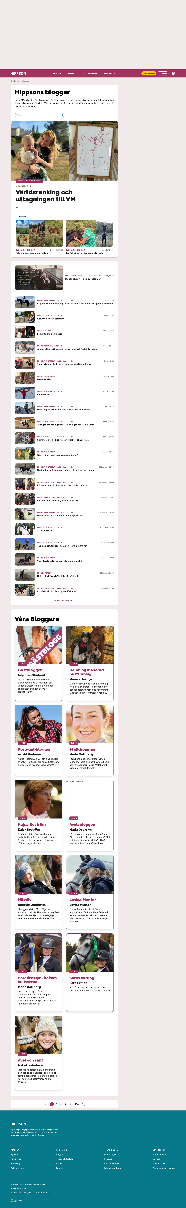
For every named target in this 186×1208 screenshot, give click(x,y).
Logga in (163, 73)
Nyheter (15, 1154)
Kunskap (108, 1159)
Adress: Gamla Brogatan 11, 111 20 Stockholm (30, 1192)
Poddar (59, 1163)
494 (77, 1104)
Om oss (156, 1159)
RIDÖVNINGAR (90, 73)
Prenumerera (148, 73)
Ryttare (59, 1168)
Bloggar (60, 1154)
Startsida (15, 81)
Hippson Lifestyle (64, 1159)
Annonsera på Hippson (164, 1168)
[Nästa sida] (83, 1104)
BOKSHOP (72, 73)
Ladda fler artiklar (63, 600)
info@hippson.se (18, 1188)
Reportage (16, 1159)
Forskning (15, 1163)
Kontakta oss (159, 1163)
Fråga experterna (112, 1168)
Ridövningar (110, 1154)
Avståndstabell (111, 1163)
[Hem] (18, 73)
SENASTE (57, 73)
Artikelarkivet (17, 1168)
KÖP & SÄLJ (109, 73)
